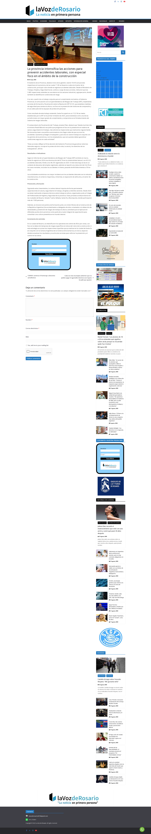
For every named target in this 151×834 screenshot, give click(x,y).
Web (27, 337)
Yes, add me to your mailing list (37, 345)
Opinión (60, 21)
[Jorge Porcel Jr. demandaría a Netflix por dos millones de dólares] (101, 608)
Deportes (69, 21)
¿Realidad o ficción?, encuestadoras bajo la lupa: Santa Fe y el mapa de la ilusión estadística (116, 220)
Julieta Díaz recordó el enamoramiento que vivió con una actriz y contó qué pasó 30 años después (110, 529)
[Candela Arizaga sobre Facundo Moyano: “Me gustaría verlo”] (110, 665)
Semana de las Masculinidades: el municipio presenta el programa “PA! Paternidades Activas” (115, 751)
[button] (89, 21)
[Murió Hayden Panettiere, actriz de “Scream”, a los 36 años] (101, 619)
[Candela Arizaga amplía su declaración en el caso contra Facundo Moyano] (101, 780)
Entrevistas (101, 333)
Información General (81, 21)
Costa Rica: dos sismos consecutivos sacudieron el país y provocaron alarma (116, 724)
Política (35, 21)
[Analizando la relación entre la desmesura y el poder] (110, 139)
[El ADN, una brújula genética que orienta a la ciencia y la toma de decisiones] (101, 585)
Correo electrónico (32, 328)
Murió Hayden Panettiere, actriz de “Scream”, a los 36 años (116, 617)
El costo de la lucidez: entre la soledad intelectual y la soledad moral (115, 207)
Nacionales (103, 21)
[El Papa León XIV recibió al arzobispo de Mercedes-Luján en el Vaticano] (101, 738)
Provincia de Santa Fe (41, 64)
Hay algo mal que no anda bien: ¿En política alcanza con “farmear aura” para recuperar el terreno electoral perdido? (116, 194)
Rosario (121, 21)
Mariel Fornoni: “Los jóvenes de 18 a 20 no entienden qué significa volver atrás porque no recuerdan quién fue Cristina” (110, 340)
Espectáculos (102, 523)
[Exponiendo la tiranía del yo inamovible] (101, 233)
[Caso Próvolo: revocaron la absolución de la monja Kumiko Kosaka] (101, 703)
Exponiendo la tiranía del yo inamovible (116, 232)
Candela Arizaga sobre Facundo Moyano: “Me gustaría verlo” (109, 680)
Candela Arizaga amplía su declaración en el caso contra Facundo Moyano (116, 778)
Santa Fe (112, 21)
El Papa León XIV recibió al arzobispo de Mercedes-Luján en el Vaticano (116, 737)
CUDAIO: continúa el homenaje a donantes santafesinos (41, 277)
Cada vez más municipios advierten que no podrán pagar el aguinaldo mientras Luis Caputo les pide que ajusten (76, 278)
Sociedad (107, 150)
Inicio (28, 21)
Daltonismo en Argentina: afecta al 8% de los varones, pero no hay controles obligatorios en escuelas (116, 555)
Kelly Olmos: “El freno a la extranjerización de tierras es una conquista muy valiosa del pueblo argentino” (116, 417)
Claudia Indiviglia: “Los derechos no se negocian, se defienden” (116, 430)
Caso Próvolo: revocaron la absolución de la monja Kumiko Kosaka (116, 701)
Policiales (52, 21)
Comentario (30, 296)
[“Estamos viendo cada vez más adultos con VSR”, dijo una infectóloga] (101, 597)
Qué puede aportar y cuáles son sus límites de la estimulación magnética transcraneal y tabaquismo (116, 569)
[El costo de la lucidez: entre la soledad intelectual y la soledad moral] (101, 209)
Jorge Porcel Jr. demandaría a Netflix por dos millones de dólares (116, 606)
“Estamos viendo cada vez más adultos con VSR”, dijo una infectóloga (116, 595)
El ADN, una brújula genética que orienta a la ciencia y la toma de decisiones (116, 583)
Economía (43, 21)
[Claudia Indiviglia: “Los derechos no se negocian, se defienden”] (101, 431)
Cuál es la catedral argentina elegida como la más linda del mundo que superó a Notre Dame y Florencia (116, 765)
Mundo (94, 21)
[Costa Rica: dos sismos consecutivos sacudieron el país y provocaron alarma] (101, 726)
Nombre (34, 244)
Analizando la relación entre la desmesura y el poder (108, 155)
